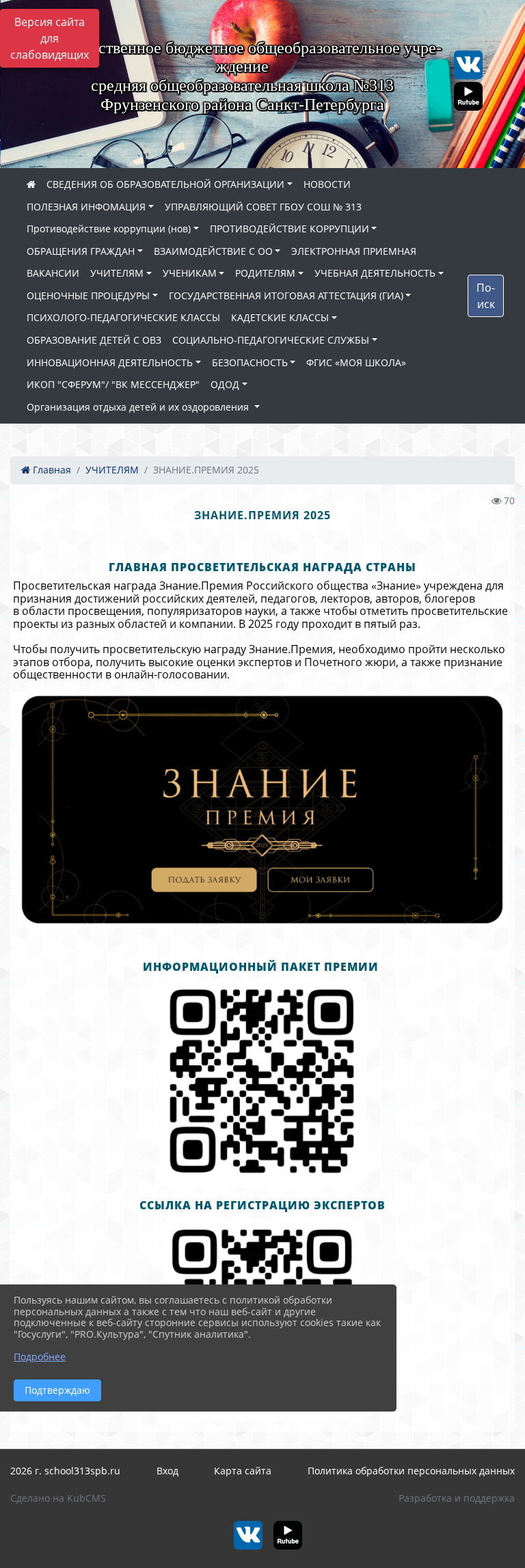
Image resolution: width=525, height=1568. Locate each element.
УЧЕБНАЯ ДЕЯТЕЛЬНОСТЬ (374, 272)
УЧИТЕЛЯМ (117, 272)
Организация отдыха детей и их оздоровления (139, 406)
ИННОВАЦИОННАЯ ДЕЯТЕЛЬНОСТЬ (110, 362)
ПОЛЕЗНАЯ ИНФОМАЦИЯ (86, 206)
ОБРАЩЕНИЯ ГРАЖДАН (81, 251)
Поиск (485, 296)
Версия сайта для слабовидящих (49, 38)
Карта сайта (242, 1470)
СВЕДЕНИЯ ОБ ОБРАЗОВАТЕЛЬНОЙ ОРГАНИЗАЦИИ (165, 184)
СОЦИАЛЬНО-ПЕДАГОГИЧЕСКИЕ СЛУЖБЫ (270, 339)
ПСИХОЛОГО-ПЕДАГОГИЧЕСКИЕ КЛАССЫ (123, 317)
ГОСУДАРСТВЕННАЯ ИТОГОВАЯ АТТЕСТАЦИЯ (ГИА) (286, 295)
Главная (50, 469)
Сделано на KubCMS (58, 1497)
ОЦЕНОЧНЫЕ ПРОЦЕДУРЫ (88, 295)
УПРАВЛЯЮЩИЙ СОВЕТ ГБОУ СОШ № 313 (263, 206)
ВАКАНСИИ (53, 272)
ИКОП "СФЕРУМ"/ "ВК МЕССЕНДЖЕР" (113, 384)
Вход (167, 1470)
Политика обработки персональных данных (411, 1470)
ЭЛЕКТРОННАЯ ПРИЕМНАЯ (353, 251)
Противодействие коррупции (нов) (109, 228)
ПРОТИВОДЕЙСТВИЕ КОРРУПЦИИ (289, 228)
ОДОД (225, 384)
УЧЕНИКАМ (190, 272)
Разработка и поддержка (457, 1497)
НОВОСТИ (327, 184)
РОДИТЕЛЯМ (265, 272)
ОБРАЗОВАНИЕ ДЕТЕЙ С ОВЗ (94, 339)
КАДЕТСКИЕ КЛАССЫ (280, 317)
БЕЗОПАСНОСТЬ (250, 362)
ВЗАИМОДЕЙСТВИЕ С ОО (213, 251)
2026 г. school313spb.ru (65, 1470)
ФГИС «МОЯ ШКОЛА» (356, 362)
